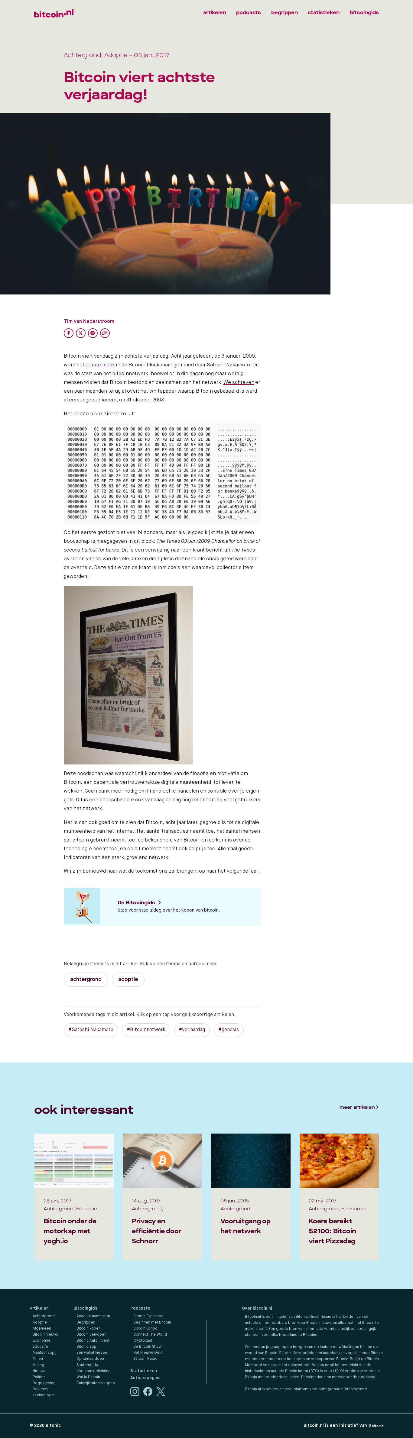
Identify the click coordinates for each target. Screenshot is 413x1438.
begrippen (284, 12)
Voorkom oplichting (93, 1371)
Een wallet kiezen (91, 1353)
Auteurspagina (145, 1378)
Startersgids (87, 1365)
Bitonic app (86, 1347)
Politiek (39, 1377)
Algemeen (42, 1328)
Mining (38, 1365)
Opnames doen (90, 1359)
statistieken (324, 12)
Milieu (38, 1359)
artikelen (214, 12)
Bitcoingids (85, 1308)
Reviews (40, 1389)
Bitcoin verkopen (91, 1335)
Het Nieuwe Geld (148, 1353)
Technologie (44, 1395)
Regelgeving (44, 1383)
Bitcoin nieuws (45, 1335)
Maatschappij (44, 1353)
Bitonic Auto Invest (92, 1341)
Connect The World (150, 1335)
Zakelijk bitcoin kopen (95, 1383)
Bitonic (53, 1426)
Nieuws (39, 1371)
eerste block (100, 365)
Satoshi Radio (145, 1359)
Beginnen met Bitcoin (152, 1322)
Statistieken (143, 1371)
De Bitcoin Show (147, 1347)
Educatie (40, 1347)
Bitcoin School (145, 1328)
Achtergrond (44, 1316)
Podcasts (140, 1308)
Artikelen (39, 1308)
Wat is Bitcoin (88, 1377)
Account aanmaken (93, 1316)
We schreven (238, 382)
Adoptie (40, 1322)
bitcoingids (364, 12)
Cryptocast (142, 1341)
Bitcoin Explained (148, 1316)
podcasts (248, 12)
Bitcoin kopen (88, 1328)
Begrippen (85, 1322)
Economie (41, 1341)
